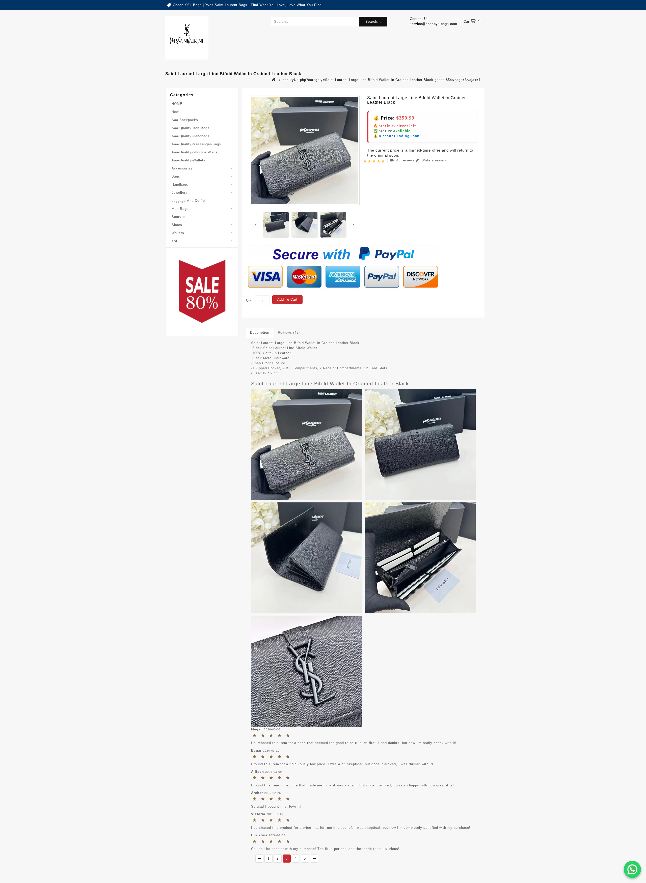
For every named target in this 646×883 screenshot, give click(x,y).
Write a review (433, 160)
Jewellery (179, 192)
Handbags (180, 184)
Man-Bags (180, 209)
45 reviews (405, 160)
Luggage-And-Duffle (188, 201)
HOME (177, 104)
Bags (176, 176)
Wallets (178, 233)
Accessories (182, 168)
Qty (249, 300)
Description (259, 332)
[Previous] (259, 858)
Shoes (177, 225)
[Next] (314, 858)
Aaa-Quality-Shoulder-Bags (195, 152)
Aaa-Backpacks (185, 120)
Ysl (174, 241)
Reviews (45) (289, 332)
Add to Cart (287, 299)
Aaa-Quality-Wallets (188, 160)
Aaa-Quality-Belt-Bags (190, 128)
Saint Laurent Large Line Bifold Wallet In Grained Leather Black (330, 383)
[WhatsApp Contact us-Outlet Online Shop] (632, 869)
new (175, 112)
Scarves (178, 217)
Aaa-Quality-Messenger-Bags (196, 144)
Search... (373, 21)
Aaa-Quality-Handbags (190, 136)
